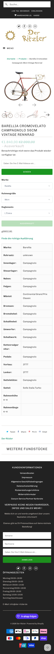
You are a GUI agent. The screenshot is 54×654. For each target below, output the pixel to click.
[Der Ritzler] (27, 35)
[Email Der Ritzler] (35, 26)
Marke (5, 180)
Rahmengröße (9, 193)
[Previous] (20, 104)
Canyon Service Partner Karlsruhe (27, 499)
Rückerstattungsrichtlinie (27, 490)
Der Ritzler (7, 438)
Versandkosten (27, 473)
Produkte (23, 59)
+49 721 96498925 (21, 11)
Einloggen (37, 11)
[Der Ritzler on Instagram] (30, 26)
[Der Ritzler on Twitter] (19, 26)
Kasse (37, 15)
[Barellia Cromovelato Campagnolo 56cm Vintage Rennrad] (27, 85)
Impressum (27, 477)
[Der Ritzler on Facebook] (24, 26)
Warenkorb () (24, 15)
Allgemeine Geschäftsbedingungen (27, 482)
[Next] (34, 104)
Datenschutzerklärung (27, 486)
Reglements (8, 207)
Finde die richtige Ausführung (17, 238)
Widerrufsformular (27, 494)
